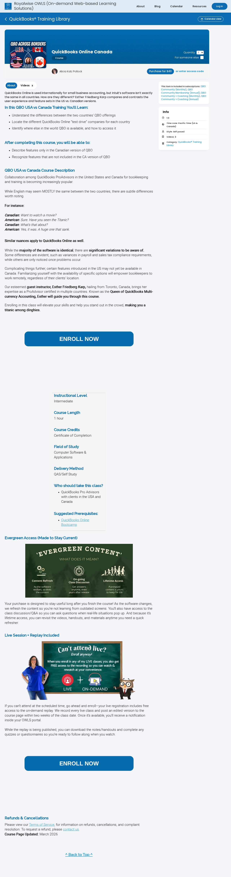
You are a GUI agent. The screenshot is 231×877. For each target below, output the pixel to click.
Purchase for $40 (160, 71)
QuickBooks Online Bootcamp (75, 522)
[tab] (11, 85)
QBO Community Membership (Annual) (180, 91)
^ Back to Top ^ (79, 854)
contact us (71, 829)
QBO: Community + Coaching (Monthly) (184, 94)
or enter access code (190, 71)
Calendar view (212, 18)
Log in (219, 6)
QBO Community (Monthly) (183, 88)
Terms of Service (41, 824)
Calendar (176, 6)
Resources (199, 6)
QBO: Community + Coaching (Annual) (184, 97)
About (140, 6)
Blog (157, 6)
